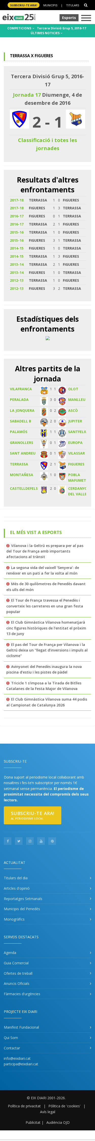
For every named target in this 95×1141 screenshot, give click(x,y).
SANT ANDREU (22, 453)
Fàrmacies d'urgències (22, 993)
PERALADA (19, 399)
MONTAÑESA (21, 474)
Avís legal (47, 1111)
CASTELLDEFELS (24, 488)
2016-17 (17, 216)
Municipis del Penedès (22, 908)
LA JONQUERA (22, 410)
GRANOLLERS (21, 442)
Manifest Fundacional (21, 1027)
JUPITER (75, 421)
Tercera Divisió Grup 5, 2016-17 (61, 28)
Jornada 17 (27, 94)
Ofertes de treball (18, 973)
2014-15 (17, 248)
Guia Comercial (16, 963)
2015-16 (17, 232)
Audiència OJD (58, 1122)
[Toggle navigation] (86, 18)
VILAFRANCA (21, 388)
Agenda (10, 952)
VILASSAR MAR (81, 453)
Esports (69, 17)
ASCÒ (73, 410)
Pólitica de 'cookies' (64, 1106)
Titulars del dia (16, 877)
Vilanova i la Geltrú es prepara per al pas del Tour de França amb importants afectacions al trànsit (44, 551)
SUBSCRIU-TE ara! (23, 5)
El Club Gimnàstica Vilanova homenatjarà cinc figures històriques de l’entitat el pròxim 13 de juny (46, 628)
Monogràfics (14, 919)
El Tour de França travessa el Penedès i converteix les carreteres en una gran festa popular (44, 606)
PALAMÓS (18, 431)
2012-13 (17, 280)
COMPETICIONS (19, 28)
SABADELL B (20, 421)
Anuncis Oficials (16, 983)
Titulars (72, 5)
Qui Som (11, 1037)
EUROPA (75, 442)
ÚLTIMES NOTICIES (45, 33)
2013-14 (17, 264)
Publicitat (33, 1122)
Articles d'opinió (17, 888)
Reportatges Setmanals (23, 898)
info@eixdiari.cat (17, 1058)
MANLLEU (76, 399)
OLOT (73, 388)
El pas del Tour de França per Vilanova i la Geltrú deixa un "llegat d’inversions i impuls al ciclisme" (47, 650)
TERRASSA (19, 464)
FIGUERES (76, 464)
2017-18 (17, 200)
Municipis (50, 5)
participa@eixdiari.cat (21, 1064)
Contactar (12, 1048)
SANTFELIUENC (81, 431)
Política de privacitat (24, 1106)
